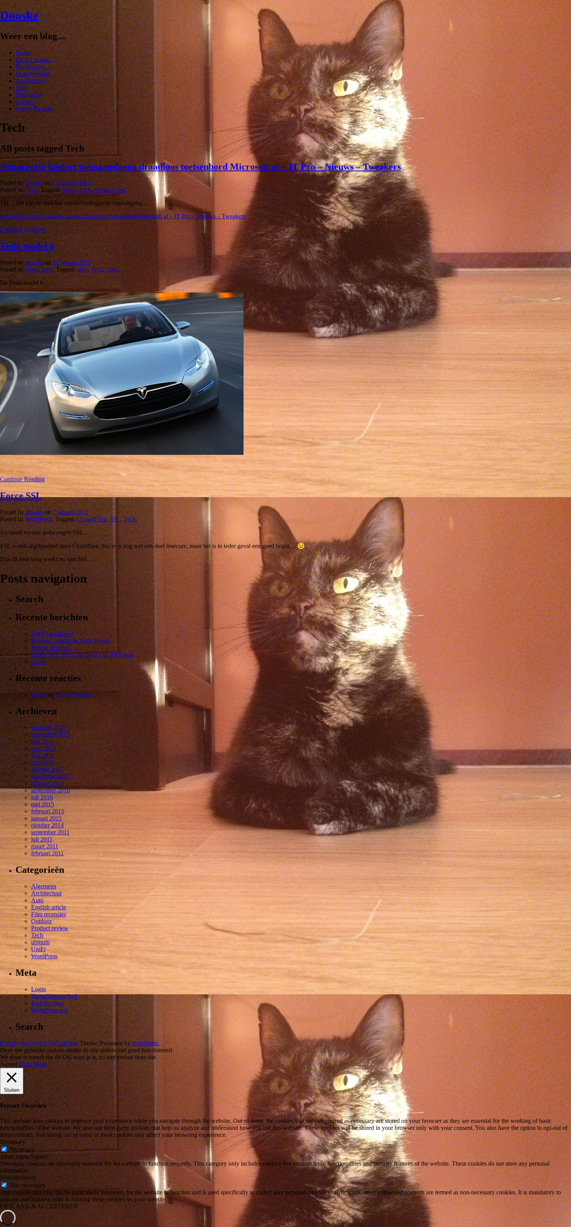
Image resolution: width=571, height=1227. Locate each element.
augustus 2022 (48, 727)
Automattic (145, 1043)
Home (23, 52)
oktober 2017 (47, 769)
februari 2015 (47, 811)
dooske (34, 182)
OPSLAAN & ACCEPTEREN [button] (39, 1206)
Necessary (22, 1149)
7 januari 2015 (70, 512)
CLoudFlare (91, 519)
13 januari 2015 (71, 182)
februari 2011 (47, 853)
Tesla (112, 269)
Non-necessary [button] (18, 1177)
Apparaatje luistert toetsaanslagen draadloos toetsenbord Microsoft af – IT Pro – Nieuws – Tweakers (200, 167)
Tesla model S (27, 246)
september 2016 (50, 790)
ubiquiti (40, 942)
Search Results (34, 108)
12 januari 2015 (71, 262)
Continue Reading (22, 229)
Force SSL (21, 496)
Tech (32, 189)
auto (82, 269)
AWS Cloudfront (52, 633)
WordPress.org (49, 1010)
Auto (22, 87)
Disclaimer (29, 94)
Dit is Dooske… (36, 59)
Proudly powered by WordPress (39, 1043)
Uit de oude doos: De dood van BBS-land (82, 654)
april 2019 (43, 748)
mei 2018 (42, 762)
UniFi (38, 949)
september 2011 (50, 832)
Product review (49, 928)
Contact (25, 101)
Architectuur (31, 80)
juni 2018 (42, 755)
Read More (33, 1064)
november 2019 (50, 734)
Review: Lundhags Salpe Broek (70, 640)
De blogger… (32, 66)
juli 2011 (41, 839)
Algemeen (43, 886)
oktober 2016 (47, 783)
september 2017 (50, 776)
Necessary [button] (12, 1141)
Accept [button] (8, 1064)
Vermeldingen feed (54, 996)
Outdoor (41, 921)
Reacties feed (47, 1003)
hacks (69, 189)
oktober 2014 (47, 825)
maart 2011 (44, 846)
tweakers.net (109, 189)
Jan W (39, 694)
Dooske (19, 15)
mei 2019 (42, 741)
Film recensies (33, 73)
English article (48, 907)
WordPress (39, 519)
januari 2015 (46, 818)
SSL (115, 519)
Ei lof (38, 661)
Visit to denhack (51, 647)
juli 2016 (42, 797)
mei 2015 (42, 804)
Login (38, 989)
